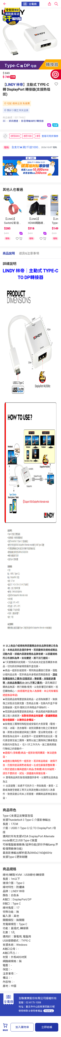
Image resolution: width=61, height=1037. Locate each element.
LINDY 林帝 (14, 85)
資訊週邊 (13, 121)
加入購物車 (22, 1027)
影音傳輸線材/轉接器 (32, 121)
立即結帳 (46, 1027)
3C (4, 121)
